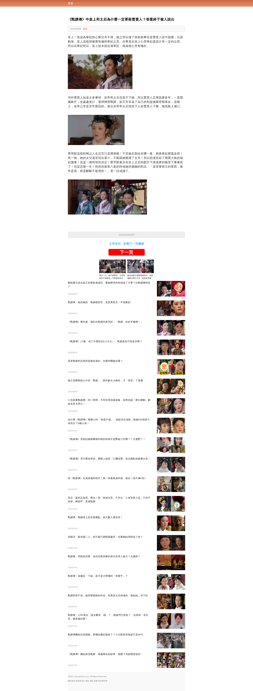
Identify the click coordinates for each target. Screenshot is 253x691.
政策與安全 (80, 681)
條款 (87, 681)
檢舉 (85, 28)
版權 (96, 681)
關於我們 (71, 681)
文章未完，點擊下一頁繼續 (126, 243)
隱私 (91, 681)
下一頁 (126, 252)
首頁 (70, 3)
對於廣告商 (102, 681)
